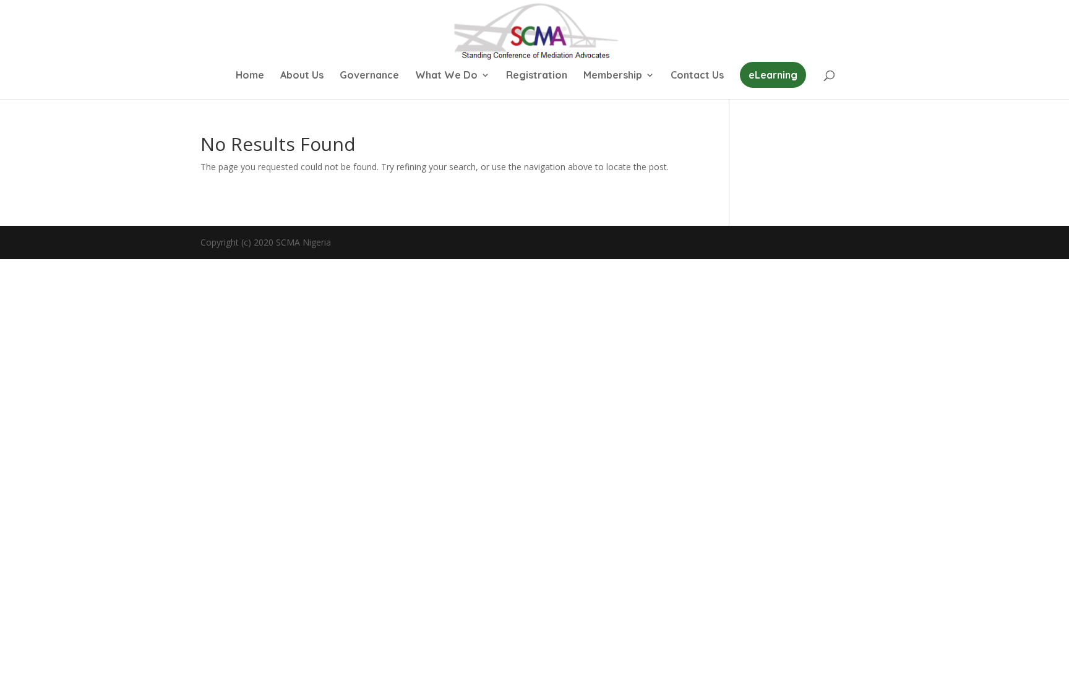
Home (250, 76)
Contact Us (697, 76)
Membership (612, 76)
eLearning (773, 75)
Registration (536, 76)
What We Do (446, 76)
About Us (302, 76)
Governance (369, 76)
